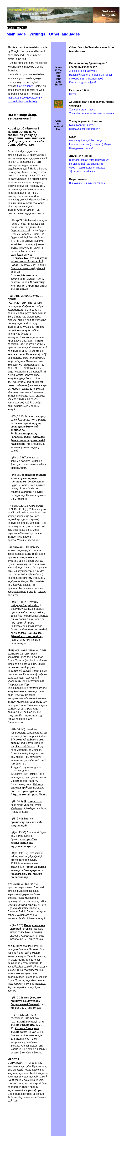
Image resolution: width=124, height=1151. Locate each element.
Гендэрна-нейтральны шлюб (86, 163)
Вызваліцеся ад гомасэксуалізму (88, 160)
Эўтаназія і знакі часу (82, 171)
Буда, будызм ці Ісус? (81, 125)
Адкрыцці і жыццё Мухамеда (86, 140)
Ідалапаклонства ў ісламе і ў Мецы (90, 144)
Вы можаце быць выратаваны (87, 183)
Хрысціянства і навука (82, 109)
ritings (37, 34)
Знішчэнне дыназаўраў (83, 70)
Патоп (73, 94)
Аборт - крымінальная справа (87, 167)
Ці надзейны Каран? (81, 148)
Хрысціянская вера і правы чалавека (91, 113)
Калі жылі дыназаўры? (82, 82)
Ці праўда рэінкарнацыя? (84, 129)
